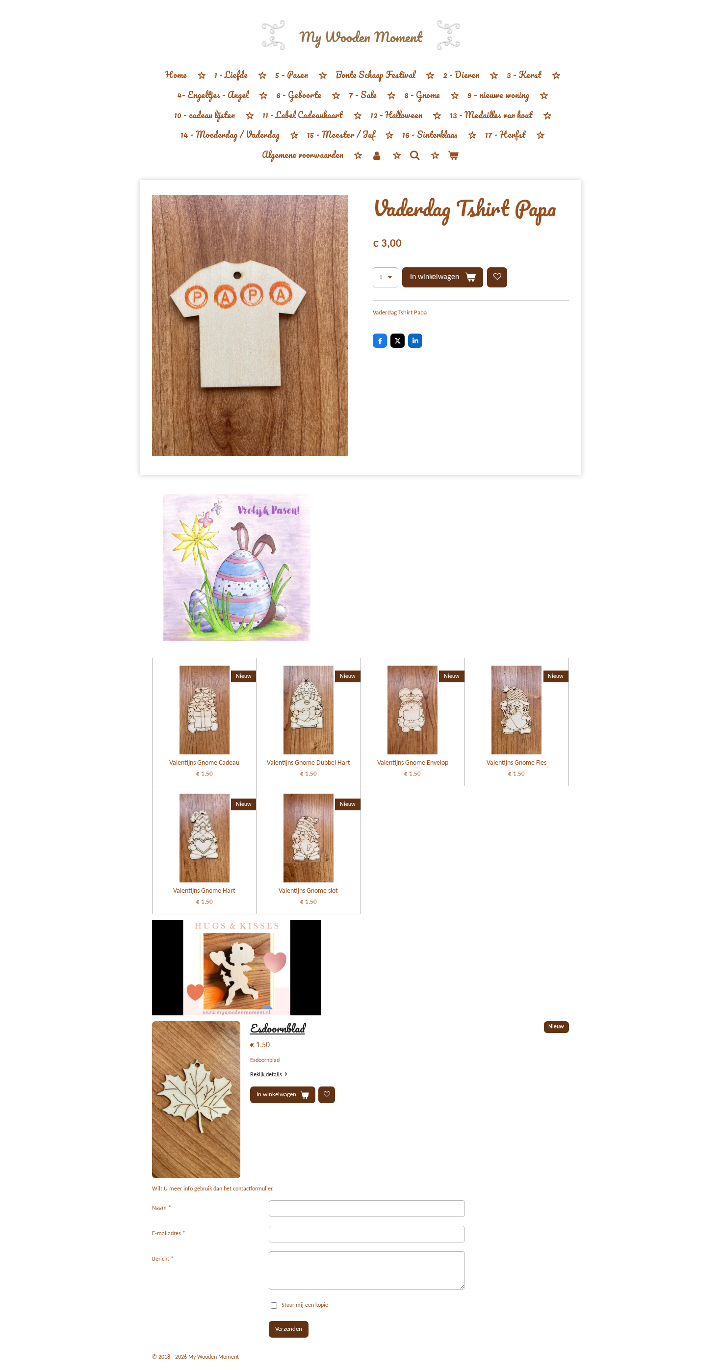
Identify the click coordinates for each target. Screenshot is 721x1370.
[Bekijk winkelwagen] (453, 155)
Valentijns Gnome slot (308, 891)
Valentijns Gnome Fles (516, 763)
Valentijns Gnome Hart (204, 891)
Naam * (161, 1208)
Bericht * (163, 1259)
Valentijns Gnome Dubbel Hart (308, 763)
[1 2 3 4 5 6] (385, 277)
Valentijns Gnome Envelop (412, 763)
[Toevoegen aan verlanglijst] (497, 277)
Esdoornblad (277, 1028)
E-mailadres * (168, 1234)
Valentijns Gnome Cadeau (204, 763)
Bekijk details (266, 1075)
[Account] (376, 155)
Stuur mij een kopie (305, 1305)
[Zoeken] (415, 155)
